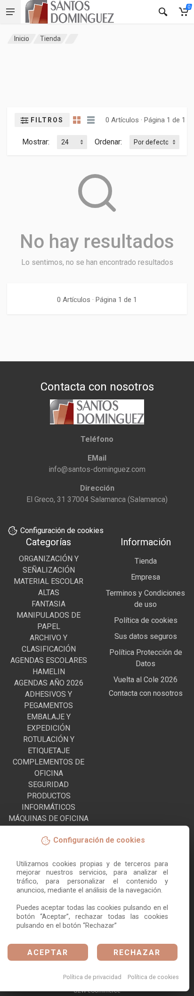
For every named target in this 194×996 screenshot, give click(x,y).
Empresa (145, 577)
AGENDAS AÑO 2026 (48, 682)
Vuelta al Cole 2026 (145, 679)
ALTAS (48, 592)
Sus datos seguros (145, 636)
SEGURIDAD (48, 784)
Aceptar (47, 952)
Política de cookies (153, 976)
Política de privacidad (92, 976)
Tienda (50, 38)
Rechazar (137, 952)
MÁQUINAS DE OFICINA (48, 818)
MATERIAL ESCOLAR (48, 581)
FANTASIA (48, 603)
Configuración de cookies (62, 530)
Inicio (21, 38)
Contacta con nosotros (146, 693)
